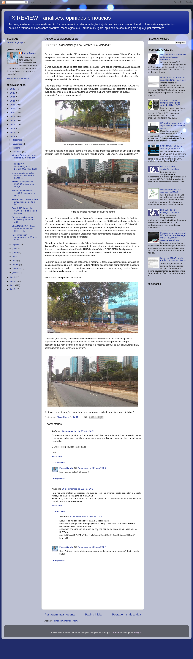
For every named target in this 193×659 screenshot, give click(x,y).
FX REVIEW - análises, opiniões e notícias (59, 18)
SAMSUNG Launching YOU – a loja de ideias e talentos (24, 210)
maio (15, 256)
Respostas (60, 463)
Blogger (137, 633)
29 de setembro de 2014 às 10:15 (86, 517)
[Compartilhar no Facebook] (99, 417)
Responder (57, 456)
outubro (17, 148)
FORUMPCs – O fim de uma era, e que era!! (171, 147)
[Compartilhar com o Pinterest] (101, 417)
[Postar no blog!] (93, 417)
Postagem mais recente (59, 614)
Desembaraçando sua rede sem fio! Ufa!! (170, 190)
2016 (13, 128)
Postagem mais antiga (126, 614)
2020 (13, 113)
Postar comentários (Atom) (65, 621)
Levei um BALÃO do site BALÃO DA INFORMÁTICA (173, 259)
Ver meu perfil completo (18, 78)
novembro (18, 144)
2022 (13, 105)
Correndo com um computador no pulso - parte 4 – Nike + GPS (171, 102)
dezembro (18, 140)
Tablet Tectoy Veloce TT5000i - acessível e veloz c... (23, 193)
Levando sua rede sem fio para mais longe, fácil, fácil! (173, 78)
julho (15, 248)
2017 (13, 125)
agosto (16, 245)
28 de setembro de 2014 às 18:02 (78, 431)
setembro (17, 152)
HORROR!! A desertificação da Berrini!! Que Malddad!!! (24, 166)
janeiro (16, 272)
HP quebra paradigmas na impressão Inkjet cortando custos (172, 125)
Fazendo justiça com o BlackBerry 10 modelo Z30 (23, 219)
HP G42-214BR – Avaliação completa (169, 168)
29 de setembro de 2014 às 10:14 (78, 489)
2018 (13, 120)
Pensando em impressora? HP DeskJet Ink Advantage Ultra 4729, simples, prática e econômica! (173, 236)
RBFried (115, 633)
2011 (12, 285)
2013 (13, 277)
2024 (13, 97)
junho (15, 253)
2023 (13, 101)
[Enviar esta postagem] (85, 417)
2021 (13, 109)
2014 (13, 136)
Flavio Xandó (66, 468)
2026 (13, 89)
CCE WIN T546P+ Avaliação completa (169, 211)
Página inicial (93, 614)
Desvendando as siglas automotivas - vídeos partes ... (23, 175)
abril (15, 260)
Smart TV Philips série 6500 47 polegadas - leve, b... (23, 184)
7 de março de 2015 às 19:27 (92, 547)
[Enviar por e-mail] (90, 417)
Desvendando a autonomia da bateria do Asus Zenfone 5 (173, 57)
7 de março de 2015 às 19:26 (92, 468)
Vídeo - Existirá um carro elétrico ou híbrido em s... (24, 157)
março (16, 264)
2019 (13, 117)
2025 (13, 93)
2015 (13, 132)
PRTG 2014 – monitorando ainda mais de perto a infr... (25, 201)
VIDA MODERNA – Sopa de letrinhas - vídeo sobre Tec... (23, 228)
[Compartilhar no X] (96, 417)
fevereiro (17, 268)
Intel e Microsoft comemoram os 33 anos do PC (24, 237)
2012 (13, 281)
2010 (13, 289)
